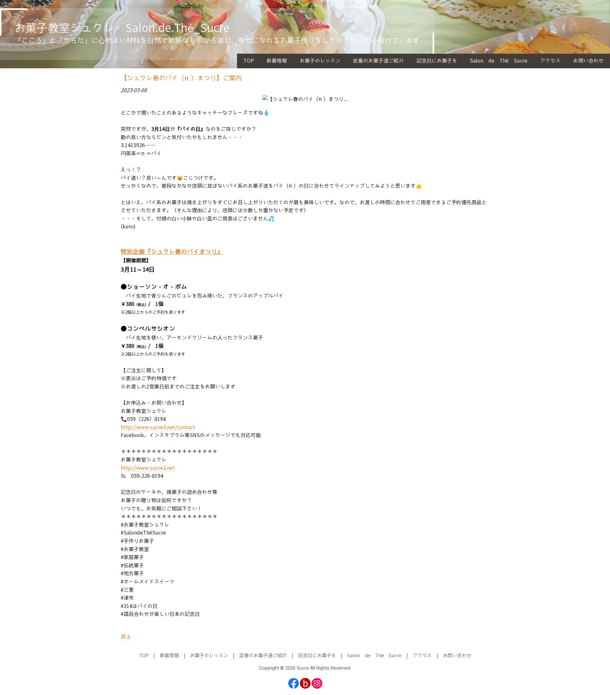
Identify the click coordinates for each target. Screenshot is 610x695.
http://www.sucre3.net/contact (158, 427)
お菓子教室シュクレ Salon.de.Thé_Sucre (121, 28)
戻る (126, 637)
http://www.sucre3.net (148, 468)
